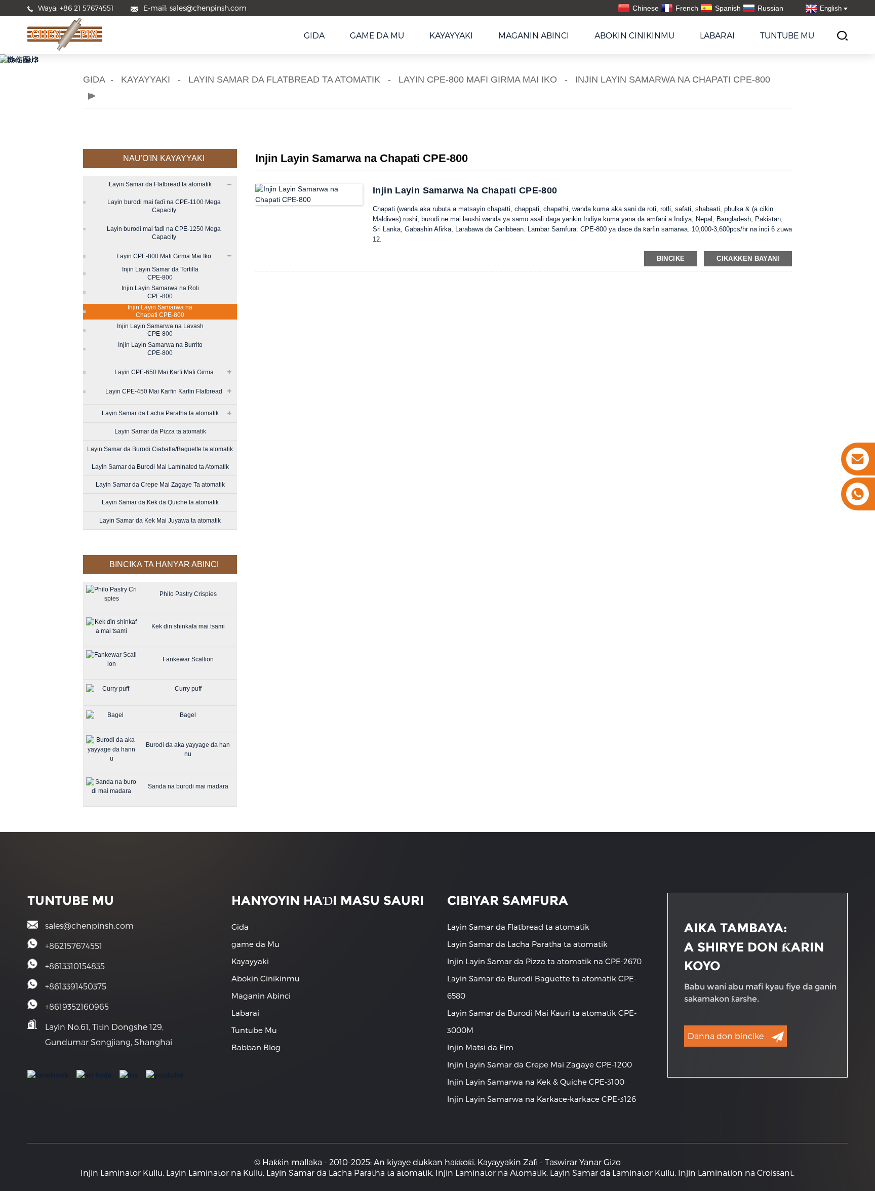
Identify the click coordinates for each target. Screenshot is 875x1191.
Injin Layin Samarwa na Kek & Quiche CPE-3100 (535, 1081)
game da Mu (377, 35)
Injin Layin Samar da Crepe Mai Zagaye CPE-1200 (539, 1064)
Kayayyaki (451, 35)
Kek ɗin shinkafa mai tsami (188, 626)
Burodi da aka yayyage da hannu (188, 749)
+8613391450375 (75, 986)
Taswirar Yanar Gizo (583, 1162)
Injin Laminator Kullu (122, 1172)
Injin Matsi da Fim (480, 1047)
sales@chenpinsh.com (89, 925)
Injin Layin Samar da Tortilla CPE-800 (160, 273)
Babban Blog (256, 1047)
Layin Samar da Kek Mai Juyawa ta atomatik (160, 520)
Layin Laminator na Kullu (214, 1172)
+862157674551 (73, 945)
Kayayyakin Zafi (508, 1162)
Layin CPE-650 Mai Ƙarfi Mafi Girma (164, 372)
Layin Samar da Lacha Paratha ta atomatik (160, 413)
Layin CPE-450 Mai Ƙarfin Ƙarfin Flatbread (163, 391)
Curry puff (188, 688)
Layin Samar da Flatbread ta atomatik (284, 79)
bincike (671, 258)
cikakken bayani (748, 258)
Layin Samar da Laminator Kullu (612, 1172)
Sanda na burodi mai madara (188, 786)
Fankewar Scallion (188, 659)
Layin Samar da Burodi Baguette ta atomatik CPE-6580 (542, 987)
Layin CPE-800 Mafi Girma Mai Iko (478, 79)
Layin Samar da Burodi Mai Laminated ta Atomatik (160, 466)
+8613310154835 (75, 966)
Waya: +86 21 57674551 (75, 8)
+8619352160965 (77, 1006)
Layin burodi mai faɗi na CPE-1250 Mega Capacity (164, 233)
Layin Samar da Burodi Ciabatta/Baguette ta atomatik (160, 449)
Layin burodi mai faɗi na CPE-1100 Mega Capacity (164, 206)
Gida (314, 35)
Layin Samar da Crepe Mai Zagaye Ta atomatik (160, 484)
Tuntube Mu (787, 35)
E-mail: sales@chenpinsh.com (195, 8)
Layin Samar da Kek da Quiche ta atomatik (160, 502)
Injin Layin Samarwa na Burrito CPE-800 (160, 348)
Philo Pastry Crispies (188, 594)
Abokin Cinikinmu (634, 35)
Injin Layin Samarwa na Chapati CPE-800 (672, 79)
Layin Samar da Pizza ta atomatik (160, 431)
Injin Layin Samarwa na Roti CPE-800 (160, 292)
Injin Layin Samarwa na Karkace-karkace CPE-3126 (541, 1098)
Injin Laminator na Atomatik (490, 1172)
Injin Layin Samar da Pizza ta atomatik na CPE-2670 (544, 961)
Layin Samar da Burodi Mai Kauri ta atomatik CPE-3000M (542, 1021)
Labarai (717, 35)
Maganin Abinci (533, 35)
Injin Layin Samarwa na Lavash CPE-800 (160, 330)
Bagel (188, 715)
